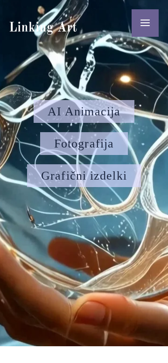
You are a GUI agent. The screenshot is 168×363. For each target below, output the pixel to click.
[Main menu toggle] (145, 23)
